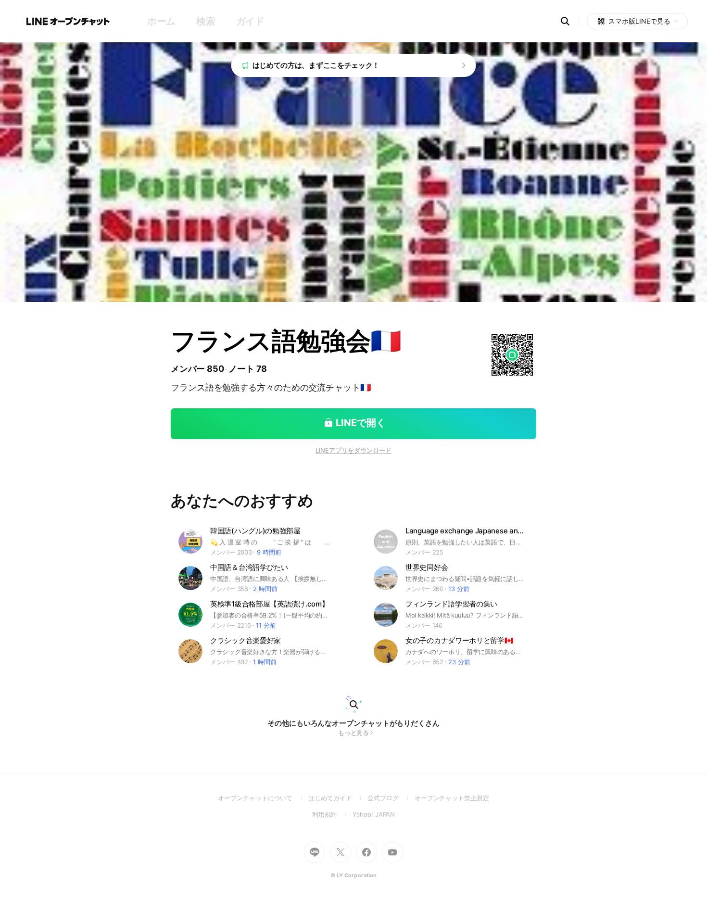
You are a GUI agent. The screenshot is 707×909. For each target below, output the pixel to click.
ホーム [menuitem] (161, 21)
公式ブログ (390, 798)
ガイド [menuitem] (250, 21)
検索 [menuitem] (205, 21)
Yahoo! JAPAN (374, 814)
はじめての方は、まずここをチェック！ (316, 65)
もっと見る (353, 732)
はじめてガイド (337, 798)
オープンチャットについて (263, 798)
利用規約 (332, 814)
